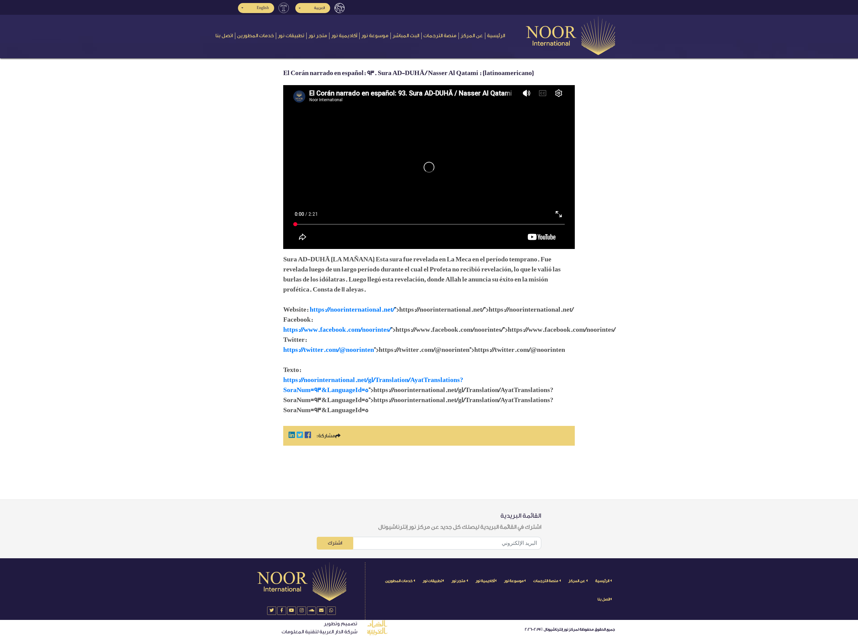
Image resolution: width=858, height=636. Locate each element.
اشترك (335, 543)
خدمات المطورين (255, 36)
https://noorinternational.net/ (352, 309)
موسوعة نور (374, 36)
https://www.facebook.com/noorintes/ (337, 329)
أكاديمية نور (344, 36)
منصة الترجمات (439, 36)
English (263, 8)
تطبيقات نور (291, 36)
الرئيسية (496, 36)
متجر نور (317, 36)
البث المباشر (405, 36)
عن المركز (472, 36)
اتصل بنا (224, 36)
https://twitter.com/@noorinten (328, 350)
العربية (319, 8)
